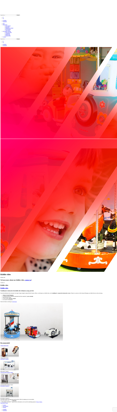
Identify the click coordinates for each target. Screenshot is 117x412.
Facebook (5, 21)
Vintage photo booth (4, 345)
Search (18, 15)
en (3, 18)
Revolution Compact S (4, 385)
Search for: (2, 15)
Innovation (7, 26)
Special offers (8, 35)
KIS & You (5, 24)
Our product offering (7, 31)
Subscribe (14, 400)
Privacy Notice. (39, 401)
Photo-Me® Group (4, 403)
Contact (4, 36)
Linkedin (4, 20)
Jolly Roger (14, 301)
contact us (28, 280)
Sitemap (4, 407)
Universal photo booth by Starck (6, 372)
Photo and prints (8, 32)
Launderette (7, 33)
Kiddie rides (7, 34)
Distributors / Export (9, 28)
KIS (4, 23)
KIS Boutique (8, 29)
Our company (8, 25)
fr (3, 17)
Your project (7, 30)
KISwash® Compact (4, 359)
